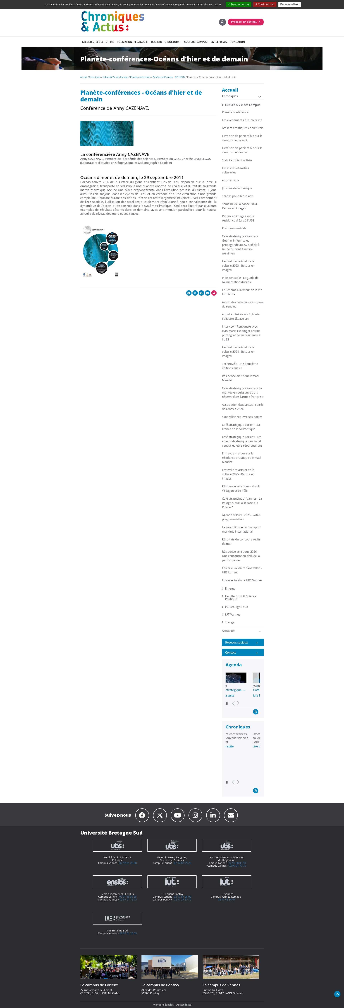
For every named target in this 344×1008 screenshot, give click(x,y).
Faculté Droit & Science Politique (240, 597)
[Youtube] (178, 815)
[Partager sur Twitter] (195, 293)
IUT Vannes (232, 614)
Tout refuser (266, 4)
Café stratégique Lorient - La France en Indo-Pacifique (241, 427)
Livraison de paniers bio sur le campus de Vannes (242, 150)
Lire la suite (233, 695)
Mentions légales (163, 1004)
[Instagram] (195, 815)
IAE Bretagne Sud (236, 607)
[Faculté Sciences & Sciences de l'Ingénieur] (226, 845)
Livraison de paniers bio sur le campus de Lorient (242, 138)
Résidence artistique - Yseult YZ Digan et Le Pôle (241, 488)
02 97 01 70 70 (237, 865)
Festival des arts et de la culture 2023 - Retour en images (238, 265)
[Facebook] (142, 815)
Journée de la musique (237, 188)
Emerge (230, 588)
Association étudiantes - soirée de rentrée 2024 (243, 407)
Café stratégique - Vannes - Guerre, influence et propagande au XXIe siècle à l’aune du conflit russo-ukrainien (241, 244)
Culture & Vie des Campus (242, 105)
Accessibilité (183, 1004)
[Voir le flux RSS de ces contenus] (255, 712)
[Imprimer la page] (214, 293)
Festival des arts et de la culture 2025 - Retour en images (238, 474)
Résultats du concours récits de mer (241, 541)
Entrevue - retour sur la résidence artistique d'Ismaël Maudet (241, 457)
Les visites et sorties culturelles (235, 170)
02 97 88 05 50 (237, 863)
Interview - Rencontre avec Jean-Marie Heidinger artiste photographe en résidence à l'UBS (241, 333)
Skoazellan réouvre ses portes (242, 417)
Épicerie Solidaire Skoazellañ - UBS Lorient (242, 570)
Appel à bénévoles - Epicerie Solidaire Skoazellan (241, 316)
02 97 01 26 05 (128, 933)
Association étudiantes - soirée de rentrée (243, 304)
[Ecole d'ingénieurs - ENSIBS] (117, 881)
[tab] (243, 642)
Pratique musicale (234, 228)
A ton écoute (230, 180)
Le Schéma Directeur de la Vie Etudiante (242, 292)
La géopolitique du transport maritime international (241, 529)
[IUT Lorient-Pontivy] (172, 881)
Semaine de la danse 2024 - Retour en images (240, 206)
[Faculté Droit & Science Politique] (117, 845)
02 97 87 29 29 (182, 863)
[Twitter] (160, 815)
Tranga (229, 622)
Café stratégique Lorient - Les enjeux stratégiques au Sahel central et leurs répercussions (242, 441)
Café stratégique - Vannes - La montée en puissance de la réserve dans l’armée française (242, 392)
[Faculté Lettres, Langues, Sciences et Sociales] (172, 845)
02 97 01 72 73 (128, 899)
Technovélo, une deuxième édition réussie (240, 366)
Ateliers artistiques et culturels (242, 128)
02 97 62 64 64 (226, 899)
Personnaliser (289, 4)
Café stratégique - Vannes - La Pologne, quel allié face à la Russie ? (242, 503)
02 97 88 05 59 (128, 896)
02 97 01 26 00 (128, 863)
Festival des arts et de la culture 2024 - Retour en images (238, 351)
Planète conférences (236, 112)
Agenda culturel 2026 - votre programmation (241, 517)
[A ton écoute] (231, 815)
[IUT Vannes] (226, 881)
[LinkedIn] (213, 815)
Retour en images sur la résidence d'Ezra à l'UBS (238, 218)
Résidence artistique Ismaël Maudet (240, 378)
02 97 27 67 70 (182, 899)
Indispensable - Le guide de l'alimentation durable (240, 280)
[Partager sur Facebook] (189, 293)
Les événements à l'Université (242, 120)
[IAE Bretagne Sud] (117, 918)
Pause (227, 703)
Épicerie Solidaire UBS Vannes (242, 580)
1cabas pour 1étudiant (237, 196)
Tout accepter (239, 4)
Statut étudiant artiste (237, 160)
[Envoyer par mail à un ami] (207, 293)
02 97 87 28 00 (182, 896)
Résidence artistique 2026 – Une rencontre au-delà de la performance (241, 556)
